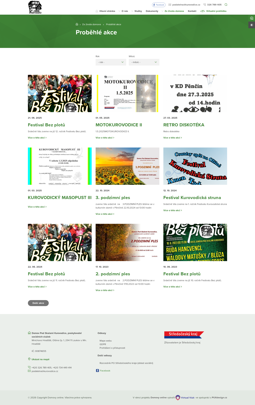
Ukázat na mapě (40, 359)
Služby (138, 11)
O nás (125, 11)
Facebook (160, 5)
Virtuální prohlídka (216, 11)
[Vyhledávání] (226, 4)
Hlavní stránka (107, 11)
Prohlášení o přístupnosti (112, 347)
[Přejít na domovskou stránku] (35, 7)
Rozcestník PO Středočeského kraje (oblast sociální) (126, 363)
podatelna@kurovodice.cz (186, 4)
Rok (97, 56)
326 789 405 (214, 4)
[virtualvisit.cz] (184, 397)
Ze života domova (174, 11)
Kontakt (192, 11)
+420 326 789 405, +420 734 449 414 (52, 367)
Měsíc (132, 56)
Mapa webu (106, 340)
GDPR (103, 344)
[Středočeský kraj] (195, 334)
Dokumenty (152, 11)
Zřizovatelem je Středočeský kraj (182, 342)
